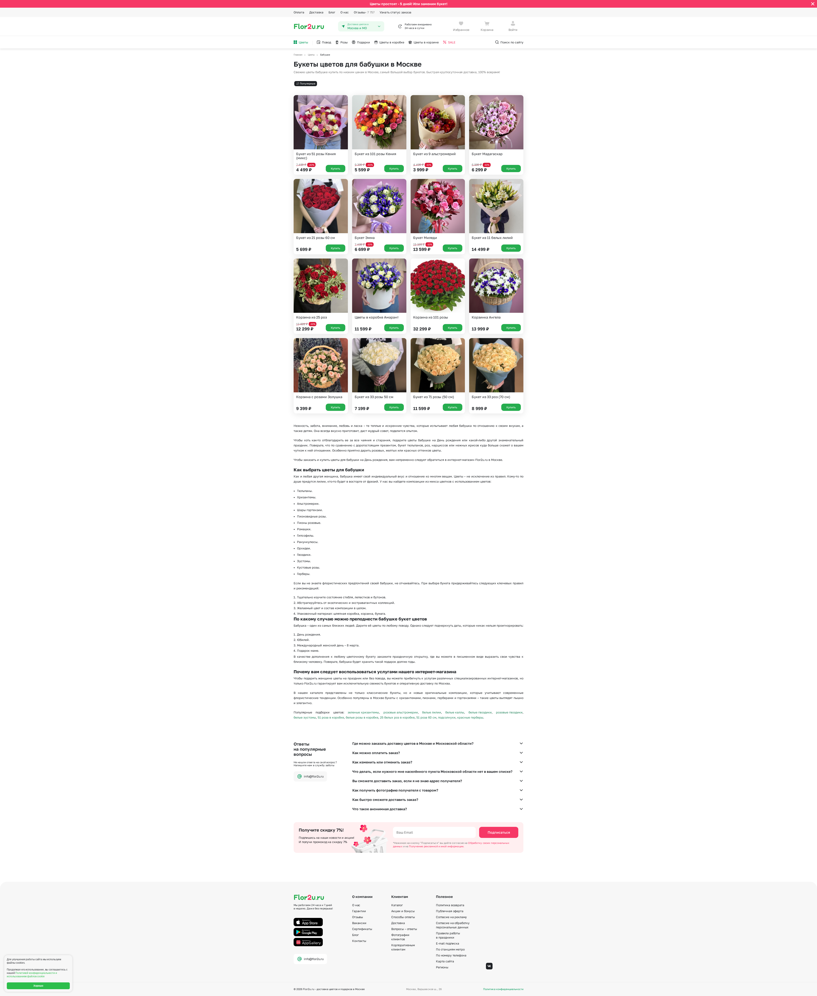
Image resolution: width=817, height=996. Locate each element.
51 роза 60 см (426, 717)
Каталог (397, 905)
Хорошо (38, 985)
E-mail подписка (447, 943)
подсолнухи (447, 717)
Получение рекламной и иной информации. (436, 846)
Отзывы (364, 12)
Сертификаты (362, 929)
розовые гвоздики (509, 712)
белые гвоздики (480, 712)
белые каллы (454, 712)
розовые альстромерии (400, 712)
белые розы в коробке (362, 717)
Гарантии (359, 911)
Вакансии (359, 923)
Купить (335, 168)
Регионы (442, 967)
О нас (344, 12)
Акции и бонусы (403, 911)
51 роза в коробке (331, 717)
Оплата (299, 12)
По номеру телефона (451, 955)
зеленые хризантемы (363, 712)
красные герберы (470, 717)
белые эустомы (305, 717)
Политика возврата (450, 905)
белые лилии (431, 712)
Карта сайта (445, 961)
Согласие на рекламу (451, 917)
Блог (332, 12)
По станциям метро (450, 949)
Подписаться (499, 832)
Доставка (316, 12)
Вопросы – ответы (404, 929)
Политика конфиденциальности (503, 989)
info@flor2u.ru (314, 776)
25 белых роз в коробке (397, 717)
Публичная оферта (449, 911)
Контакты (359, 941)
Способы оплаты (403, 917)
